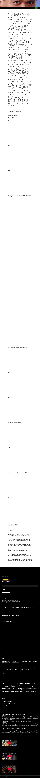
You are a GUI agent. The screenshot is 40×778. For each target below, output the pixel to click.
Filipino (24, 686)
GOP (10, 688)
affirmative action (11, 683)
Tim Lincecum (27, 691)
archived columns (6, 654)
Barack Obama (4, 685)
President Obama (21, 689)
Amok (14, 107)
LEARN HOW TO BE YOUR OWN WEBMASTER (9, 703)
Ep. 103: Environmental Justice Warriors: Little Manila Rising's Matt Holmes (14, 728)
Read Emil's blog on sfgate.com (7, 705)
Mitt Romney (4, 689)
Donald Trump (17, 685)
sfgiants (18, 691)
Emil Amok (22, 685)
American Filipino (16, 683)
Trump (31, 691)
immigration (21, 688)
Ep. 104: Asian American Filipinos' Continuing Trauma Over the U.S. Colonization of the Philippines (17, 721)
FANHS (16, 686)
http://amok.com (15, 688)
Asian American (23, 683)
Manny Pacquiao (34, 688)
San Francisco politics (7, 691)
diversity (13, 685)
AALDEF (5, 683)
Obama (9, 689)
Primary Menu (39, 8)
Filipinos (8, 688)
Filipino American (30, 687)
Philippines (14, 689)
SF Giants (15, 691)
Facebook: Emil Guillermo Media (7, 701)
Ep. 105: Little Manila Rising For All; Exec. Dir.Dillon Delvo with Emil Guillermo (14, 714)
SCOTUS (11, 691)
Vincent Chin (34, 691)
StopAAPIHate (21, 691)
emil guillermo (10, 687)
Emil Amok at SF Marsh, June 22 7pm (7, 664)
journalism (29, 688)
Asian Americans (33, 683)
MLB (7, 689)
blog (8, 12)
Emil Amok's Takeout (29, 685)
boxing (10, 685)
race (25, 689)
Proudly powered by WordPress (6, 776)
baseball (8, 685)
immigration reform (25, 688)
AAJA (2, 676)
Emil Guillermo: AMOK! (6, 8)
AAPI (8, 683)
